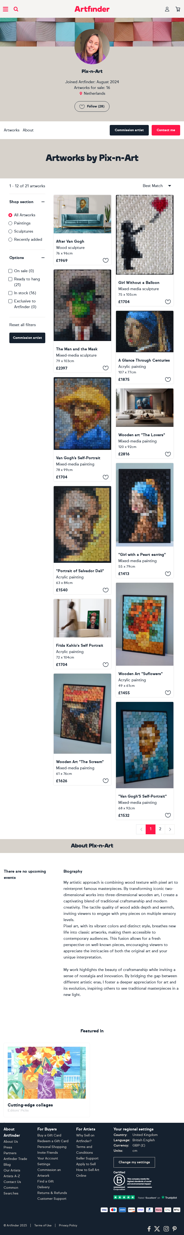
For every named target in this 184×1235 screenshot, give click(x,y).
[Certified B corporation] (133, 1180)
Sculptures (23, 231)
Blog (7, 1165)
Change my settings (134, 1162)
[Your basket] (178, 9)
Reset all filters (22, 325)
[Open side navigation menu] (5, 9)
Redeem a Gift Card (53, 1141)
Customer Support (51, 1199)
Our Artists (12, 1170)
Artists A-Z (12, 1176)
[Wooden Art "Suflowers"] (144, 640)
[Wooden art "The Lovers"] (144, 423)
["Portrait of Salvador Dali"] (82, 540)
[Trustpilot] (145, 1196)
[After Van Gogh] (82, 230)
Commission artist (129, 130)
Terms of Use (43, 1225)
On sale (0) (24, 271)
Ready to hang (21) (27, 282)
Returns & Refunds (52, 1193)
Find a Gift (45, 1181)
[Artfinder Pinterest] (174, 1229)
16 (108, 87)
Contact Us (12, 1182)
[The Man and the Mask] (82, 321)
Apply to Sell (86, 1164)
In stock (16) (25, 293)
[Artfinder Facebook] (149, 1229)
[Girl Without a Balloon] (144, 250)
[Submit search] (16, 9)
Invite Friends (47, 1153)
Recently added (28, 239)
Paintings (22, 223)
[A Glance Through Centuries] (144, 347)
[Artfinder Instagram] (166, 1229)
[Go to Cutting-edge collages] (47, 1080)
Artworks (11, 130)
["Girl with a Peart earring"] (144, 520)
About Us (11, 1142)
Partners (10, 1153)
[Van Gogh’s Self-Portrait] (82, 429)
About (28, 130)
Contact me (166, 130)
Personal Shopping (52, 1147)
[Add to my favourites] (106, 260)
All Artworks (24, 215)
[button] (27, 202)
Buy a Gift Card (49, 1135)
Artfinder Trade (15, 1159)
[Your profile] (167, 9)
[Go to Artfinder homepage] (92, 9)
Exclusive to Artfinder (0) (25, 304)
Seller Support (87, 1158)
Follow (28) (95, 106)
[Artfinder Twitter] (157, 1229)
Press (8, 1147)
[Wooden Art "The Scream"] (82, 729)
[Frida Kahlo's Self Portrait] (82, 634)
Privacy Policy (68, 1225)
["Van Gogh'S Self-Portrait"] (144, 761)
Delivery (43, 1187)
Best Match (153, 185)
